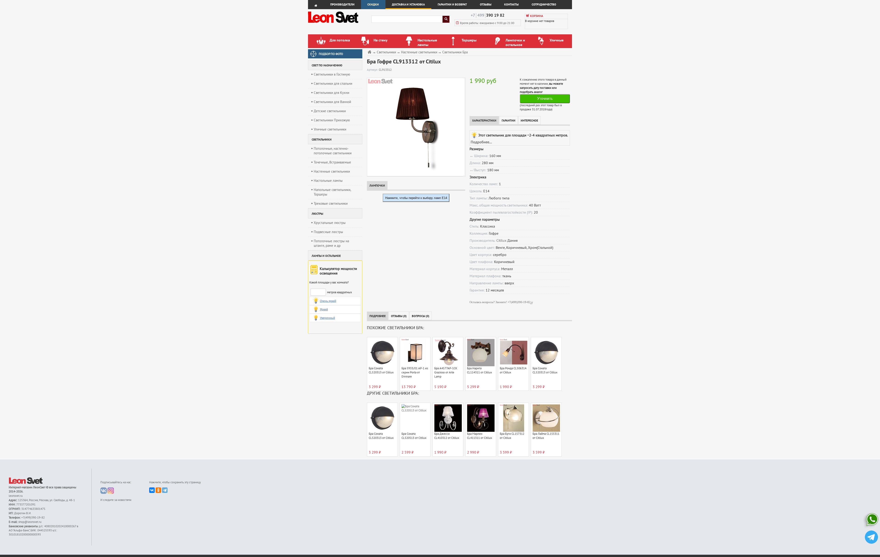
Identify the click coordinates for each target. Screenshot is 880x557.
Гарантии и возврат (452, 4)
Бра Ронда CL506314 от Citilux (513, 370)
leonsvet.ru (16, 496)
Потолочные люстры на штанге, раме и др (331, 243)
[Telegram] (165, 490)
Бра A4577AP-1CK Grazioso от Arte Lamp (445, 372)
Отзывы (485, 4)
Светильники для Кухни (331, 93)
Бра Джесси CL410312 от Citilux (446, 436)
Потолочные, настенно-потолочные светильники (333, 151)
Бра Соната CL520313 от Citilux (381, 370)
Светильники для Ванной (332, 102)
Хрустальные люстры (330, 223)
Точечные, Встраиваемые (332, 162)
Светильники (386, 52)
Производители (342, 4)
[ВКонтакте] (152, 490)
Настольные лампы (328, 181)
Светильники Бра (455, 52)
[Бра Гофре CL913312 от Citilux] (415, 127)
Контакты (511, 4)
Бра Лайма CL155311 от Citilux (546, 436)
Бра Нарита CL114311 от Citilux (479, 370)
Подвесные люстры (328, 232)
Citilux (501, 241)
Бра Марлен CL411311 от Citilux (479, 436)
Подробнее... (481, 142)
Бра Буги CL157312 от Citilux (512, 436)
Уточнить (545, 99)
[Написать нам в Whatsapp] (871, 520)
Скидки (373, 4)
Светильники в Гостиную (332, 74)
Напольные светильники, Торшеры (332, 192)
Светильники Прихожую (332, 120)
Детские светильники (330, 111)
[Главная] (370, 52)
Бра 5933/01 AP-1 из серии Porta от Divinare (415, 372)
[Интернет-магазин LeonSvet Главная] (339, 24)
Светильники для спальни (333, 84)
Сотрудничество (544, 4)
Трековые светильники (331, 203)
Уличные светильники (330, 129)
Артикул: (373, 70)
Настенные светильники (332, 171)
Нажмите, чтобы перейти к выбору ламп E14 (416, 198)
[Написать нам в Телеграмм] (871, 538)
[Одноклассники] (158, 490)
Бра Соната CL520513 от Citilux (414, 436)
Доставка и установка (408, 4)
